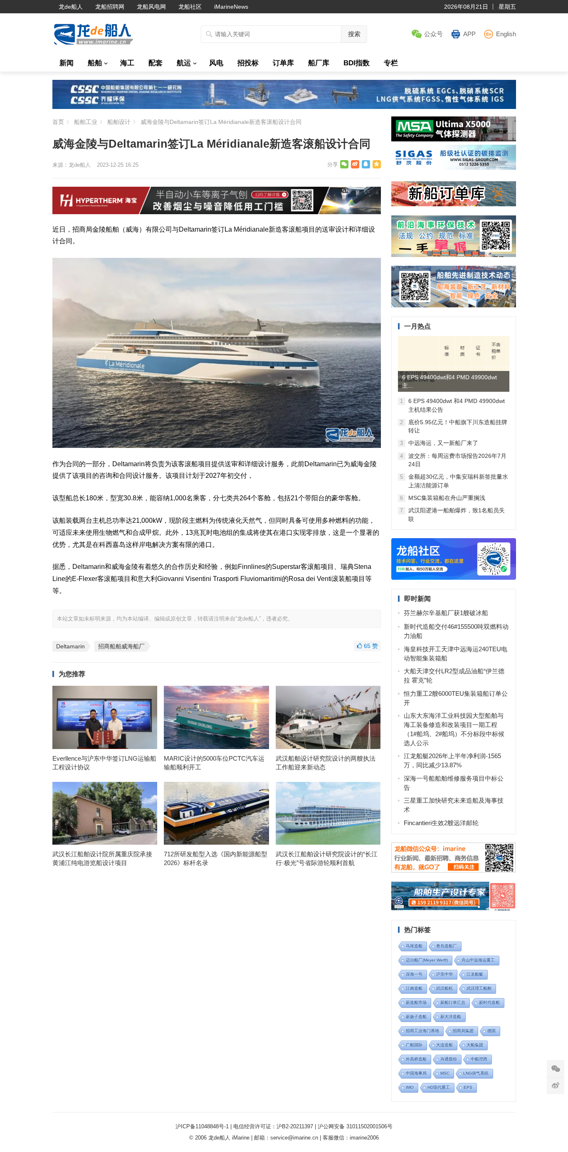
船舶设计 (119, 122)
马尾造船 (414, 946)
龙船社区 (190, 6)
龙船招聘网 (109, 6)
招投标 (248, 63)
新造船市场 (416, 1002)
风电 (216, 63)
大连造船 (444, 1045)
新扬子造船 (416, 1016)
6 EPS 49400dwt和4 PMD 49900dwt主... (449, 381)
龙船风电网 (151, 6)
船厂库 (318, 63)
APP (469, 33)
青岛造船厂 (446, 946)
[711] (284, 106)
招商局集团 (463, 1030)
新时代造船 (489, 1002)
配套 (155, 63)
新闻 (66, 63)
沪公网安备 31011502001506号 (355, 1126)
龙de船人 (71, 6)
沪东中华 (444, 974)
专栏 (391, 63)
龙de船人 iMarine (228, 1138)
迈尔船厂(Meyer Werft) (427, 960)
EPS (468, 1087)
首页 (58, 122)
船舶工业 (85, 122)
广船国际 (414, 1045)
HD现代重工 (438, 1087)
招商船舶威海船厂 (121, 646)
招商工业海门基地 (422, 1030)
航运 (184, 63)
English (506, 33)
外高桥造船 (416, 1059)
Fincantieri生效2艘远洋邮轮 (441, 822)
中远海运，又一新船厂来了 (443, 443)
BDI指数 (356, 63)
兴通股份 (448, 1059)
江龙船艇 (475, 974)
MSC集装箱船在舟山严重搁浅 (446, 497)
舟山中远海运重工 (478, 960)
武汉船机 (444, 988)
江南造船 (414, 988)
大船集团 (475, 1045)
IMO (410, 1087)
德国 (491, 1030)
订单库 (283, 63)
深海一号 (414, 974)
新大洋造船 (450, 1016)
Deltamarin (70, 646)
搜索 (354, 33)
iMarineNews (231, 6)
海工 (127, 63)
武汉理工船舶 (479, 988)
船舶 (95, 63)
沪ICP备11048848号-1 (202, 1126)
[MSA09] (453, 139)
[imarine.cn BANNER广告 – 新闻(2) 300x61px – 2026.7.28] (453, 167)
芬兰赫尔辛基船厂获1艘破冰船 (446, 612)
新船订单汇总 (452, 1002)
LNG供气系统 (476, 1073)
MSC (444, 1073)
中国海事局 (416, 1073)
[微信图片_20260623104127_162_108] (216, 211)
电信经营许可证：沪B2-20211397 (273, 1126)
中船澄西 (479, 1059)
